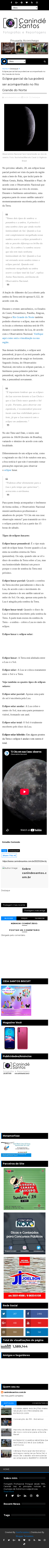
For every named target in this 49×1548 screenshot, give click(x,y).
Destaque (14, 69)
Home (5, 69)
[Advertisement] (24, 1104)
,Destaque (35, 97)
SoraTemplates (22, 1532)
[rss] (32, 3)
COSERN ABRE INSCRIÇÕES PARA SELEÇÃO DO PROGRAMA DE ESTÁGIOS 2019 (30, 1410)
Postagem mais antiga (34, 910)
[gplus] (17, 3)
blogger (9, 918)
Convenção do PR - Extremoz (28, 1419)
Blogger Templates (24, 1536)
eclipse (7, 470)
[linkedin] (25, 1495)
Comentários (40, 1403)
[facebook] (11, 3)
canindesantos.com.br (15, 1392)
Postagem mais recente (14, 905)
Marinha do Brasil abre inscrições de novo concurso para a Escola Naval (30, 1432)
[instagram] (37, 3)
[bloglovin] (27, 3)
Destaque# (14, 851)
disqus (24, 918)
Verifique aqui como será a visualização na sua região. (22, 338)
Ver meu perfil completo (12, 1396)
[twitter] (12, 1495)
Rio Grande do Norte (23, 317)
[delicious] (24, 1544)
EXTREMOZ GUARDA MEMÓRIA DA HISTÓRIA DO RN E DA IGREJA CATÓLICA (30, 1442)
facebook (39, 918)
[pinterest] (22, 3)
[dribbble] (29, 1540)
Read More (9, 1491)
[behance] (39, 1540)
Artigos (9, 1403)
